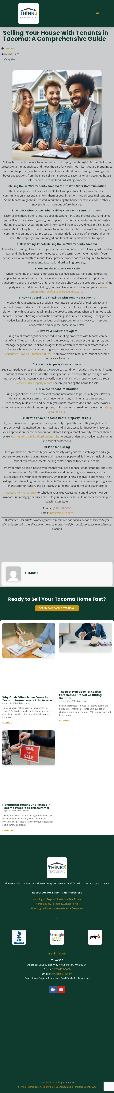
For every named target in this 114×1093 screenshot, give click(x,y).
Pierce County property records (34, 383)
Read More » (7, 723)
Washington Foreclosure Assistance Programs (57, 908)
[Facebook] (53, 989)
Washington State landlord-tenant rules (35, 436)
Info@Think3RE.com (60, 973)
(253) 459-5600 (62, 508)
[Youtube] (61, 989)
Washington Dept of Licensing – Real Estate (57, 899)
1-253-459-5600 (61, 969)
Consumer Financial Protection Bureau (29, 354)
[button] (97, 12)
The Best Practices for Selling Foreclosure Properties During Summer (80, 695)
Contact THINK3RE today (21, 492)
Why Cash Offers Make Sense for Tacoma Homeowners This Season (27, 698)
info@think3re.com (61, 513)
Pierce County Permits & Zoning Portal (57, 903)
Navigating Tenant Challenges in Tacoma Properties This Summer (26, 806)
